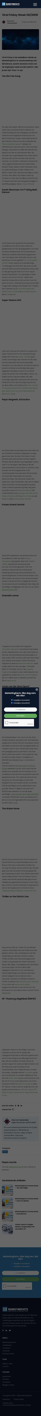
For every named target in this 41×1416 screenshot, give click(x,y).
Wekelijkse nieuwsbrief (21, 703)
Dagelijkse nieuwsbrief (22, 700)
